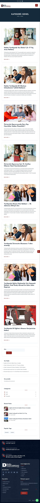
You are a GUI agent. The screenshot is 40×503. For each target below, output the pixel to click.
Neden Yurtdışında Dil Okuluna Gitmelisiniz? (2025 (20, 418)
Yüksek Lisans (5, 483)
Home (18, 16)
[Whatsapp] (37, 500)
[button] (38, 251)
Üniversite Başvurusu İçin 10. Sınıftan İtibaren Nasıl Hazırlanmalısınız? (17, 165)
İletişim (22, 475)
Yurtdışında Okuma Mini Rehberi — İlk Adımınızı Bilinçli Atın (17, 205)
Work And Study (6, 489)
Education (6, 432)
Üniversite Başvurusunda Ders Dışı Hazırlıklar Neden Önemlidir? (16, 125)
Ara (5, 349)
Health (7, 394)
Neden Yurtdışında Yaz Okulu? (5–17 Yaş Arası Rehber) (18, 48)
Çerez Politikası (35, 500)
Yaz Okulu (4, 490)
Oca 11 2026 (12, 409)
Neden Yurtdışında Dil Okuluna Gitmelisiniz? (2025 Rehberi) (15, 87)
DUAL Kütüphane (24, 472)
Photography (8, 396)
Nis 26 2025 (12, 415)
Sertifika (4, 492)
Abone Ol (24, 493)
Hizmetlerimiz (24, 470)
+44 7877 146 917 (10, 443)
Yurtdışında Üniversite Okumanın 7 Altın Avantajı (18, 244)
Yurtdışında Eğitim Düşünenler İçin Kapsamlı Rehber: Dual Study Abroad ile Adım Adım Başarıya (20, 285)
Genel (7, 392)
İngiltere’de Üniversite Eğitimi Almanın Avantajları (12, 363)
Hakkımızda (23, 468)
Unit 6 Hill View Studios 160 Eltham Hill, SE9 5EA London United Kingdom (15, 456)
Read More (6, 59)
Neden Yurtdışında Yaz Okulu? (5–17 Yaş (18, 413)
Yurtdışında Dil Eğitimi (7, 487)
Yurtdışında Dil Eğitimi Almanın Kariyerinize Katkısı (19, 329)
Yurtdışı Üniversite (6, 481)
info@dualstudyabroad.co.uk (12, 449)
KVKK (30, 500)
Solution (12, 432)
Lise (3, 485)
